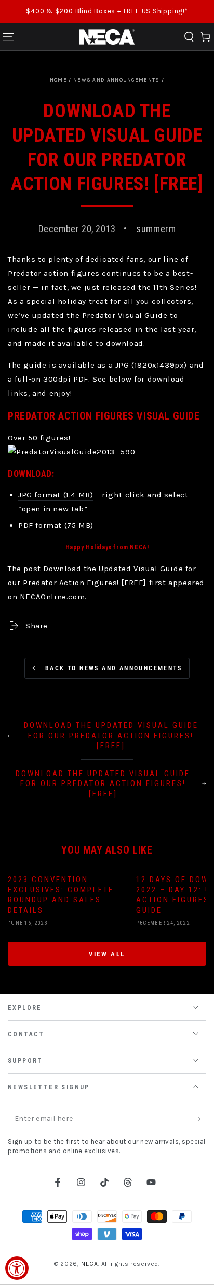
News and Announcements (116, 80)
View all (107, 954)
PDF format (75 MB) (55, 525)
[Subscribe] (200, 1118)
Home (58, 80)
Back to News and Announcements (113, 668)
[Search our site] (189, 37)
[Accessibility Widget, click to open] (17, 1268)
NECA (89, 1263)
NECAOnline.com (52, 596)
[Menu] (8, 37)
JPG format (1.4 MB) (55, 494)
